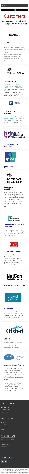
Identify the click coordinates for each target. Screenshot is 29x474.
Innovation (3, 422)
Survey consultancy (5, 409)
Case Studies (4, 424)
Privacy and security (5, 427)
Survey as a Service (5, 407)
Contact (2, 429)
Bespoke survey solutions (6, 412)
